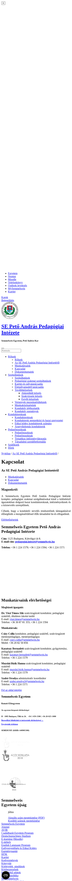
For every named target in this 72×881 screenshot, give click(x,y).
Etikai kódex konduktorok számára (33, 423)
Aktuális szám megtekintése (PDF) (26, 817)
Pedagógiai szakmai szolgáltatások (33, 380)
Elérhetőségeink (9, 519)
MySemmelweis (16, 288)
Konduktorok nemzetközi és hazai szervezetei (39, 420)
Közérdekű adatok (11, 872)
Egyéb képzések (30, 399)
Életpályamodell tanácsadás (29, 387)
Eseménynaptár (9, 851)
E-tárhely (6, 842)
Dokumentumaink (24, 371)
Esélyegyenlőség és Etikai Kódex (19, 848)
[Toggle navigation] (2, 348)
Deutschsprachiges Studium (16, 836)
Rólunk (12, 356)
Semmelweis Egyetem (13, 823)
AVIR (4, 829)
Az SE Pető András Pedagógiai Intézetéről (37, 362)
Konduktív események (27, 411)
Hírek (11, 447)
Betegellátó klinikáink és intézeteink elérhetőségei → (22, 720)
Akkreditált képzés (31, 393)
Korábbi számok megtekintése (24, 820)
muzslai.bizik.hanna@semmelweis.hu (29, 669)
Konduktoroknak (17, 414)
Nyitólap (6, 453)
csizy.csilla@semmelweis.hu (25, 639)
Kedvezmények (9, 860)
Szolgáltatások (15, 374)
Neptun (12, 276)
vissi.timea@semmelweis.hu (25, 619)
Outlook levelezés (17, 285)
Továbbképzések (23, 390)
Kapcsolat (20, 368)
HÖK (4, 854)
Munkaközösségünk (25, 405)
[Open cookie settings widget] (6, 875)
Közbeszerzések (9, 869)
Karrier (12, 291)
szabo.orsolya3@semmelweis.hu (27, 681)
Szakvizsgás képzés (31, 396)
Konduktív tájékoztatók (27, 408)
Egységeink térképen (9, 724)
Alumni (5, 826)
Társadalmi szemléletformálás (30, 441)
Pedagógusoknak (17, 429)
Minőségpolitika (9, 875)
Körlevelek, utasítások (13, 866)
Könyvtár (6, 863)
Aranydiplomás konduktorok (30, 426)
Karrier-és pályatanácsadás (29, 383)
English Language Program (15, 845)
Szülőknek (13, 444)
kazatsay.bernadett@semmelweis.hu (29, 654)
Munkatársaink (22, 365)
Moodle (12, 279)
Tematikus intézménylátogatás (30, 438)
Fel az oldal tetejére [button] (11, 690)
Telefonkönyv (15, 282)
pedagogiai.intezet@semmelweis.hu (35, 541)
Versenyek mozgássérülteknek (31, 402)
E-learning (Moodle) (12, 839)
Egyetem (12, 273)
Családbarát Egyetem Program (17, 833)
